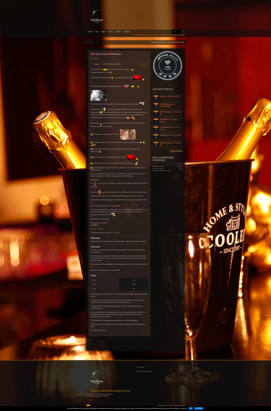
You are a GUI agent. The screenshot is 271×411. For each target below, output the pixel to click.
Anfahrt (118, 31)
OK (191, 408)
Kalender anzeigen (175, 151)
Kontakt (126, 31)
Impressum (140, 367)
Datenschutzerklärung (144, 371)
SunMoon (170, 405)
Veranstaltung (159, 42)
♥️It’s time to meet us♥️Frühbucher (106, 54)
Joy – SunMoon (98, 229)
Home (90, 31)
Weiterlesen (198, 408)
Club (96, 31)
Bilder (103, 31)
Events (111, 31)
